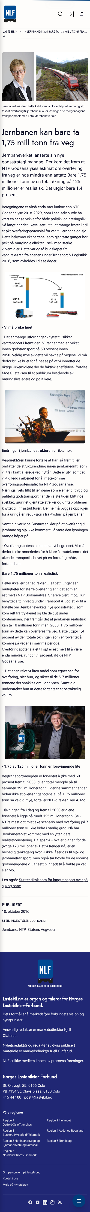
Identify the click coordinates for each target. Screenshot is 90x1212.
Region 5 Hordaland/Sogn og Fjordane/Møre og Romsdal (21, 1143)
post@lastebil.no (38, 1097)
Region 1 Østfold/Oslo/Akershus (17, 1122)
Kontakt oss (10, 1178)
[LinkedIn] (45, 1202)
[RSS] (59, 1202)
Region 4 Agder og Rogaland (65, 1130)
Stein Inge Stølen (16, 920)
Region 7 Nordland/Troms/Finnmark (20, 1153)
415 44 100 (12, 1097)
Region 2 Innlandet (59, 1120)
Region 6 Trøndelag (59, 1140)
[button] (82, 14)
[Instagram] (52, 1202)
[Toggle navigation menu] (78, 1200)
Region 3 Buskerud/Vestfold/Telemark (21, 1132)
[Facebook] (30, 1202)
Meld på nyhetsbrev (15, 1184)
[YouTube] (37, 1202)
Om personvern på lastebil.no (21, 1172)
